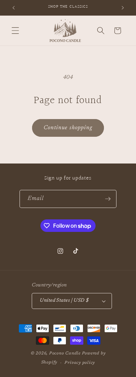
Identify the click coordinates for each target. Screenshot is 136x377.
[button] (15, 30)
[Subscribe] (107, 199)
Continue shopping (68, 128)
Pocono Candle (65, 353)
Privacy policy (80, 363)
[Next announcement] (122, 7)
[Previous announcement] (13, 7)
